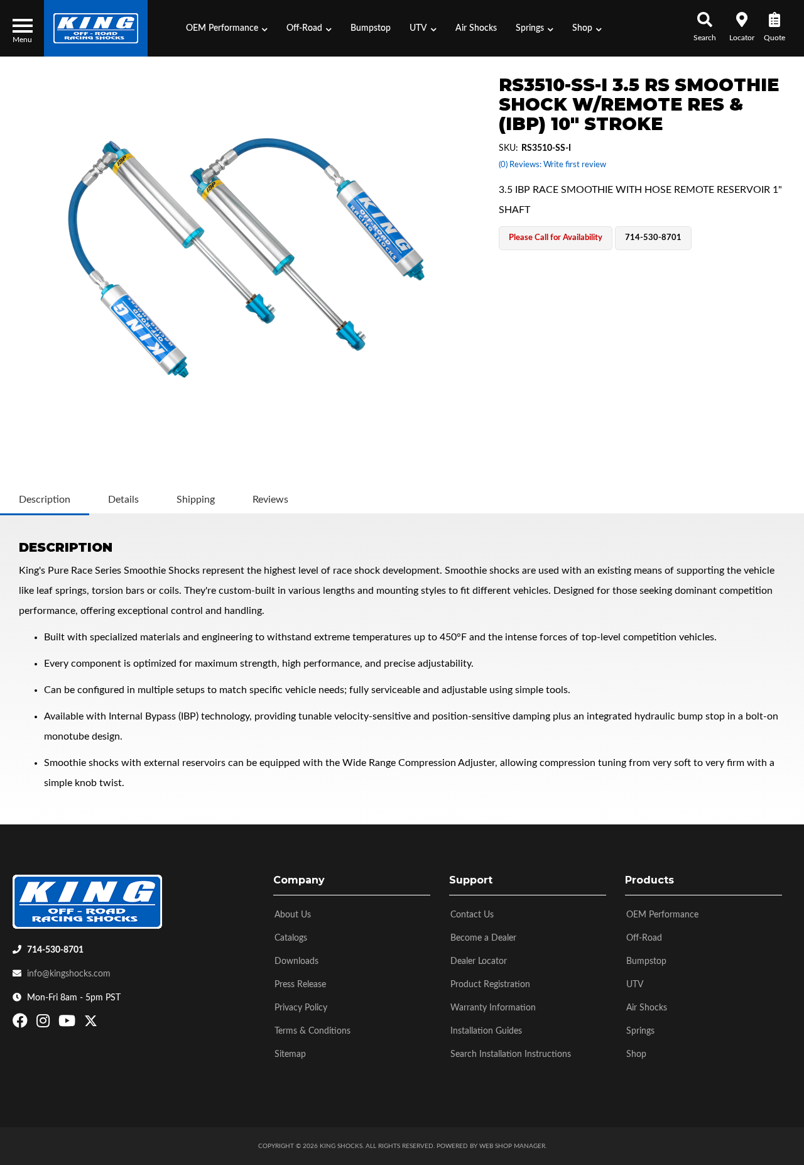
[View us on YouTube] (68, 1023)
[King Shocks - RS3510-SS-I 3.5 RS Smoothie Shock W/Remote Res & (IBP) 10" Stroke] (246, 257)
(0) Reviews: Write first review (552, 165)
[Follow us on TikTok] (104, 1023)
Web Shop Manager (512, 1146)
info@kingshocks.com (69, 974)
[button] (227, 28)
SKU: (508, 148)
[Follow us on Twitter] (90, 1023)
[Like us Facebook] (22, 1023)
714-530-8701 (55, 950)
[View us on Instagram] (44, 1023)
